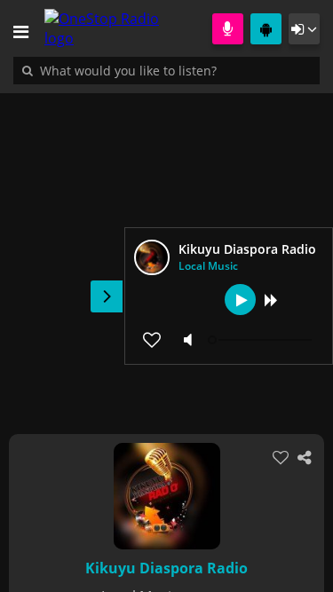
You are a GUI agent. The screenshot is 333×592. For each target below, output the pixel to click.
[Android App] (265, 28)
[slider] (262, 340)
